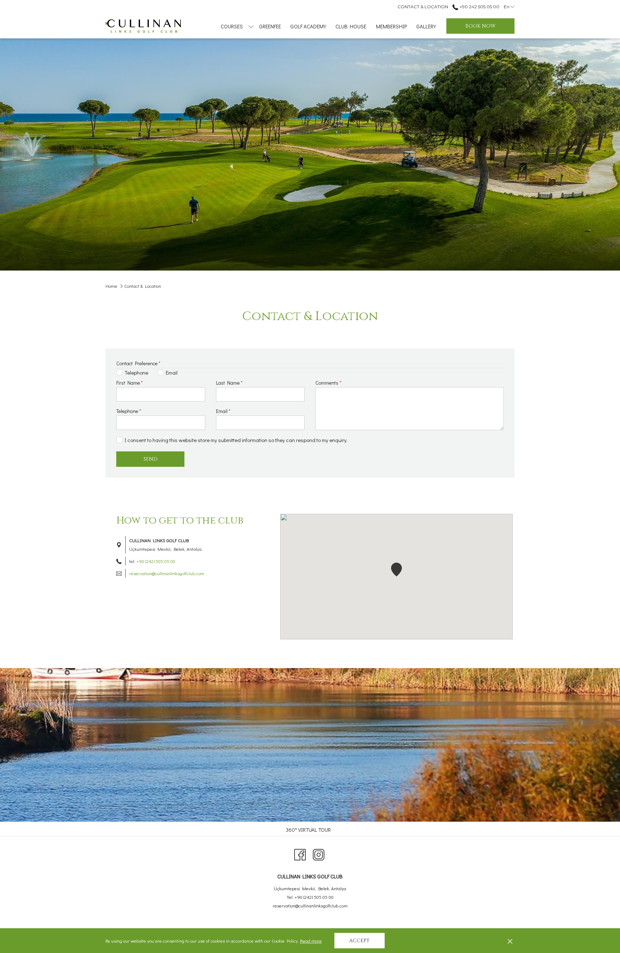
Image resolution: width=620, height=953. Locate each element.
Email (223, 411)
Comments (328, 382)
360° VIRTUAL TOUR (309, 829)
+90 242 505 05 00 (479, 6)
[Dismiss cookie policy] (510, 940)
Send (151, 459)
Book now (480, 26)
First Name (129, 382)
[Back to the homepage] (143, 26)
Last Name (229, 382)
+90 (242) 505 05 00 (155, 561)
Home (111, 286)
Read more (311, 941)
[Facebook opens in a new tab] (300, 853)
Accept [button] (359, 940)
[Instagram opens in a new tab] (318, 853)
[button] (396, 569)
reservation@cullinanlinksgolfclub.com (166, 573)
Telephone (128, 411)
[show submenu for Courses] (251, 26)
